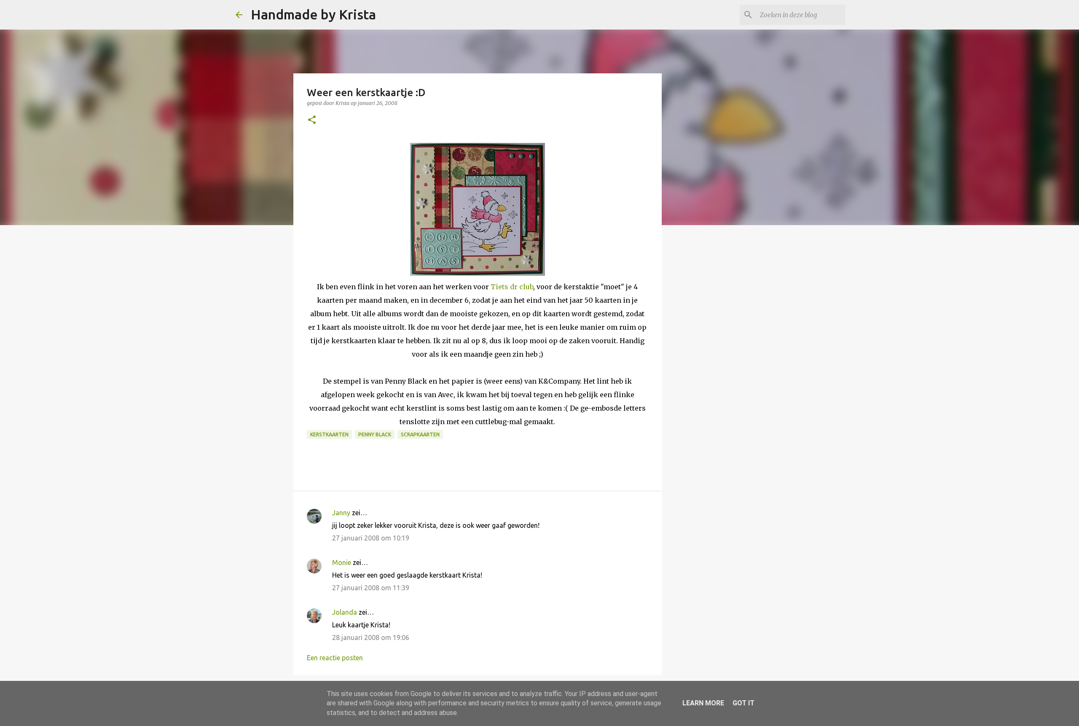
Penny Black (374, 434)
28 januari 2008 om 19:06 (370, 637)
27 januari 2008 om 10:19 (370, 538)
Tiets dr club (512, 286)
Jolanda (344, 612)
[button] (312, 120)
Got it (743, 703)
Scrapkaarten (420, 434)
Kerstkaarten (329, 434)
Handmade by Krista (313, 14)
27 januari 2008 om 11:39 (370, 588)
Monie (341, 562)
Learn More (703, 703)
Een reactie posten (335, 657)
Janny (341, 512)
